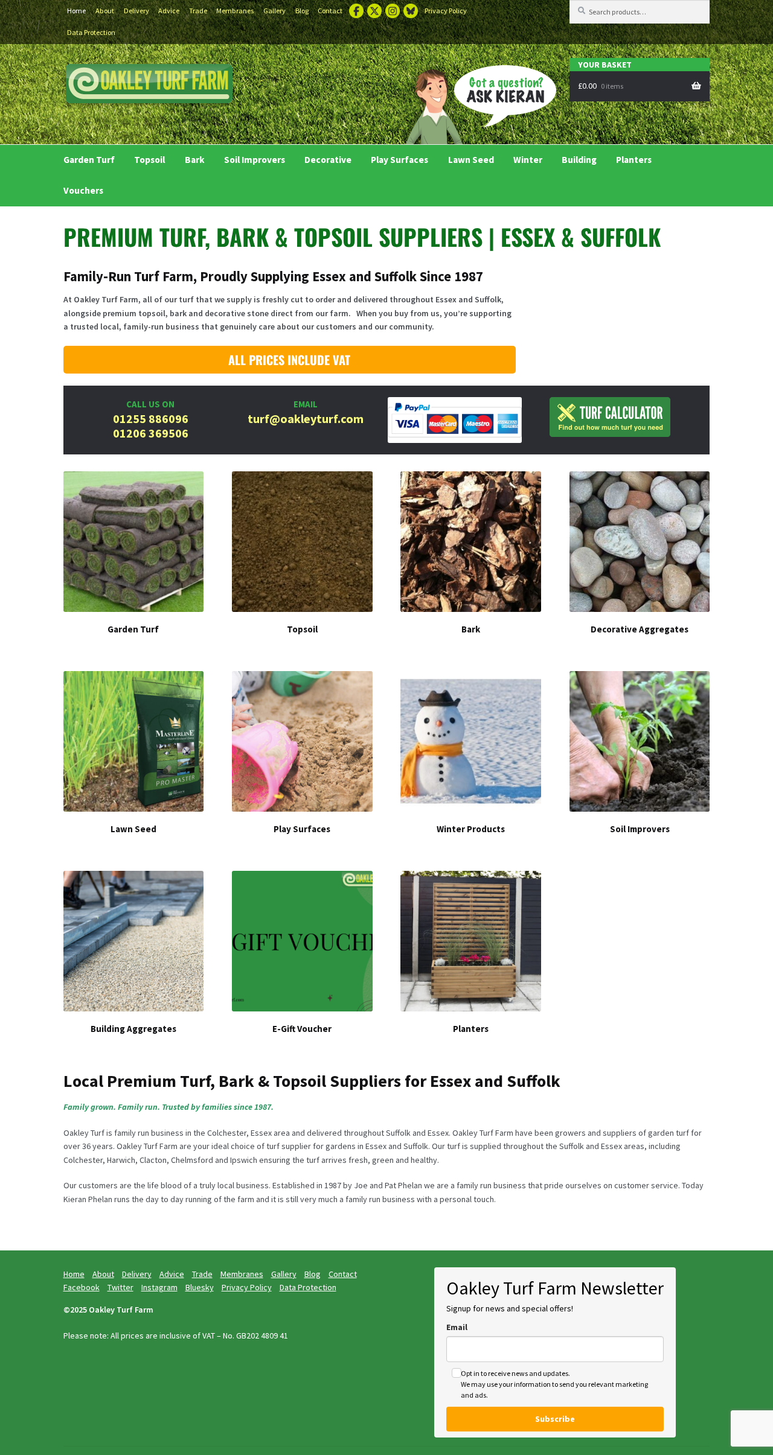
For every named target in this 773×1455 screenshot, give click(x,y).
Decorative (327, 159)
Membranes (235, 10)
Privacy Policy (446, 10)
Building (579, 159)
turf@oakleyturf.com (306, 418)
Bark (195, 159)
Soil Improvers (254, 159)
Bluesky (410, 11)
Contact (330, 10)
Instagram (392, 11)
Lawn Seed (471, 159)
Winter (527, 159)
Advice (168, 10)
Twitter (374, 11)
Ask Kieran (476, 102)
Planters (634, 159)
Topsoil (149, 159)
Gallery (274, 10)
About (104, 10)
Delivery (136, 10)
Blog (302, 10)
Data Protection (91, 32)
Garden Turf (89, 159)
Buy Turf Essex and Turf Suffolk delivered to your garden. (149, 85)
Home (76, 10)
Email (456, 1327)
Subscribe (555, 1418)
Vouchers (83, 190)
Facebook (356, 11)
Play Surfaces (399, 159)
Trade (198, 10)
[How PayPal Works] (455, 420)
